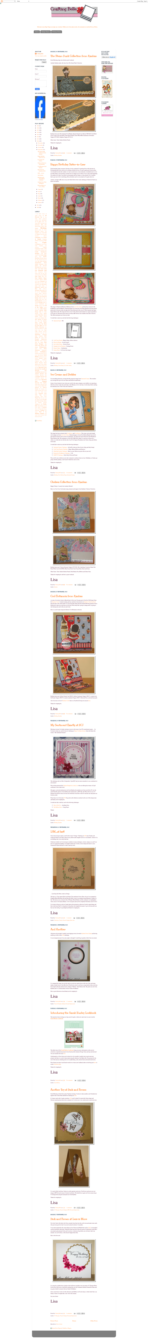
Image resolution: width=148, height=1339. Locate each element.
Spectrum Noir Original (41, 380)
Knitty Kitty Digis (43, 299)
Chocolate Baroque (41, 235)
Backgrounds (37, 224)
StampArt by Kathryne (41, 387)
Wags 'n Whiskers (38, 408)
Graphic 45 (44, 285)
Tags (40, 395)
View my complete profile (41, 56)
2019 (38, 126)
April (39, 196)
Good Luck (38, 285)
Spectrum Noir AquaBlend (41, 369)
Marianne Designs (38, 313)
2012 (38, 141)
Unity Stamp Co (38, 407)
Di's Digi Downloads (39, 259)
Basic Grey (44, 224)
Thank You (37, 398)
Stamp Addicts (37, 384)
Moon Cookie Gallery (41, 322)
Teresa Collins (44, 396)
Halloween (37, 287)
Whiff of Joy (43, 412)
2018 (38, 128)
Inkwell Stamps (38, 293)
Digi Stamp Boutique (42, 261)
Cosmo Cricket (44, 244)
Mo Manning (44, 321)
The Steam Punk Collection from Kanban (74, 56)
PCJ (65, 798)
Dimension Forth (43, 264)
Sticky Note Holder (39, 392)
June (39, 191)
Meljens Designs (43, 316)
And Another (58, 929)
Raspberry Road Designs (39, 353)
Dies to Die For (57, 805)
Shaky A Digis (43, 361)
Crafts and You (37, 250)
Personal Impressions (70, 1004)
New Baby (39, 325)
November (40, 145)
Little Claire (43, 309)
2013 (38, 139)
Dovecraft (37, 267)
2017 (38, 130)
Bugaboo (42, 231)
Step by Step (44, 390)
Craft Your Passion (58, 340)
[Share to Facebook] (82, 153)
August (39, 189)
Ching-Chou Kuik (43, 234)
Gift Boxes (42, 282)
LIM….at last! (57, 831)
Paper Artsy (40, 330)
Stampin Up (37, 389)
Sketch (36, 365)
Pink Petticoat (41, 345)
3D (46, 213)
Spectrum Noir (43, 367)
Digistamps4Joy (38, 262)
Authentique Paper (43, 223)
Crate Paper (60, 365)
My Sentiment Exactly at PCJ (67, 725)
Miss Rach (37, 321)
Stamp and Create (44, 384)
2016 (38, 132)
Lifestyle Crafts (41, 305)
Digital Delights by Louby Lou (70, 785)
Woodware (42, 415)
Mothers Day (38, 324)
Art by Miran (38, 221)
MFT (68, 1210)
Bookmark (37, 231)
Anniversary (44, 220)
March (39, 198)
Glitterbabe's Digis (38, 284)
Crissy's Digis (44, 255)
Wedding (42, 410)
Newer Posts (54, 1321)
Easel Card (37, 268)
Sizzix (45, 364)
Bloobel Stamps (38, 229)
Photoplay (37, 340)
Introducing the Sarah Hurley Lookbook (73, 1012)
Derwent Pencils (43, 258)
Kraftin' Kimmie (38, 301)
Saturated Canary (85, 378)
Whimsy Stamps (39, 413)
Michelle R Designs (42, 319)
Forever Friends (43, 279)
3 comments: (69, 820)
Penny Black (44, 337)
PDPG (45, 336)
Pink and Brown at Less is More (69, 1219)
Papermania (37, 334)
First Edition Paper (62, 475)
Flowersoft (37, 279)
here (89, 700)
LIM (85, 836)
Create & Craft (37, 255)
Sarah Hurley (57, 1082)
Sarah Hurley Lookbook (67, 1050)
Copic (44, 242)
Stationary (40, 390)
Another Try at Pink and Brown (68, 1089)
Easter (42, 268)
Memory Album (38, 318)
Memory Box (44, 318)
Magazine (36, 310)
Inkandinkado (44, 291)
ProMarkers (70, 433)
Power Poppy (38, 348)
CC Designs (56, 1210)
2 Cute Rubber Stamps (40, 213)
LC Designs (40, 302)
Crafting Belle (63, 8)
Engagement (40, 271)
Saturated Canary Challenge (60, 447)
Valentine (44, 407)
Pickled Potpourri (43, 340)
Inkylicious (45, 293)
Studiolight (41, 393)
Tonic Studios (40, 405)
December (40, 143)
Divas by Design (57, 342)
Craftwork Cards (44, 250)
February (40, 200)
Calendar (37, 232)
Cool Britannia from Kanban (67, 596)
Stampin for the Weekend (60, 346)
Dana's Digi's (38, 256)
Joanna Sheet (57, 350)
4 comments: (69, 153)
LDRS (44, 302)
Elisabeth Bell (42, 270)
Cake (46, 231)
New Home (44, 325)
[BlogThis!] (79, 153)
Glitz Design (44, 284)
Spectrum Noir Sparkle (41, 383)
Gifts (46, 282)
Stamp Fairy (44, 385)
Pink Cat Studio (39, 342)
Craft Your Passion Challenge (61, 449)
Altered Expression (43, 218)
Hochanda (37, 290)
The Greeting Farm (38, 399)
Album (36, 215)
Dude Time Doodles (43, 267)
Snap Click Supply (41, 365)
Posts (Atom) (59, 1324)
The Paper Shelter (43, 401)
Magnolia (41, 310)
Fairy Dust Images (40, 274)
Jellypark (37, 295)
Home (37, 32)
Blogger (82, 1334)
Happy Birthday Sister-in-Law (68, 164)
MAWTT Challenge (58, 455)
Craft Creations (39, 245)
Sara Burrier (40, 355)
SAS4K (40, 356)
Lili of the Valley (78, 307)
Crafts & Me (44, 248)
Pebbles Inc (37, 337)
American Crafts (38, 220)
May (39, 193)
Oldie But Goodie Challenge (60, 451)
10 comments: (69, 472)
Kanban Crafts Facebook (90, 602)
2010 (38, 207)
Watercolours (37, 410)
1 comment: (69, 918)
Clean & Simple (66, 920)
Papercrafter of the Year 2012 (41, 333)
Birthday (56, 155)
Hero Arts (72, 920)
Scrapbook (37, 361)
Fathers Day (41, 276)
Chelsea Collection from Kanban (69, 482)
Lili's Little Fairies (58, 344)
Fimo (46, 276)
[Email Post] (74, 153)
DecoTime (37, 258)
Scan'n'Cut (37, 359)
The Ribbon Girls (58, 807)
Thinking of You (38, 404)
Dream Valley (57, 348)
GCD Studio (37, 281)
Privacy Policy (56, 32)
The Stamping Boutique (41, 402)
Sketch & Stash (57, 321)
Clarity (60, 920)
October (40, 147)
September (40, 149)
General (42, 281)
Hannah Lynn (44, 287)
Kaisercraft (44, 296)
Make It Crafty (43, 312)
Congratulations (41, 240)
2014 (38, 136)
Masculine (40, 315)
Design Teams (46, 32)
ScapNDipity (44, 359)
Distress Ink (38, 265)
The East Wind (44, 397)
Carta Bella (44, 232)
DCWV (45, 256)
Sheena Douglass (39, 362)
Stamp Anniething (38, 385)
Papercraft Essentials (43, 331)
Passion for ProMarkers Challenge (62, 453)
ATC (39, 223)
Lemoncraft (41, 303)
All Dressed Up (41, 216)
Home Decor (42, 290)
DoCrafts (45, 265)
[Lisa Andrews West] (40, 118)
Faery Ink (40, 273)
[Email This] (77, 153)
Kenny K (41, 297)
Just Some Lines (38, 296)
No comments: (69, 584)
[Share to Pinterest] (84, 153)
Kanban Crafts (55, 602)
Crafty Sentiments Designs (41, 252)
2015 (38, 134)
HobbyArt (45, 288)
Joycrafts (45, 294)
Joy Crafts (41, 294)
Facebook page (57, 1064)
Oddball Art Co (42, 328)
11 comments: (69, 1001)
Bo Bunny (44, 229)
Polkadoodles (43, 347)
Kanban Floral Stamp (87, 933)
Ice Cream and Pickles (63, 374)
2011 (38, 205)
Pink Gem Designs (41, 343)
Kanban (60, 155)
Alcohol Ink (41, 215)
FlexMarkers (78, 433)
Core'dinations (38, 244)
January (40, 202)
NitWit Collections (39, 327)
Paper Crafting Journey (79, 731)
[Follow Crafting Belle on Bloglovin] (108, 58)
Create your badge (39, 119)
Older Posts (94, 1321)
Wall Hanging (44, 408)
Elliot (36, 271)
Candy (40, 232)
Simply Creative (41, 364)
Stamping (42, 389)
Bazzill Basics (38, 226)
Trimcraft (45, 405)
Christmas (56, 920)
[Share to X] (81, 153)
